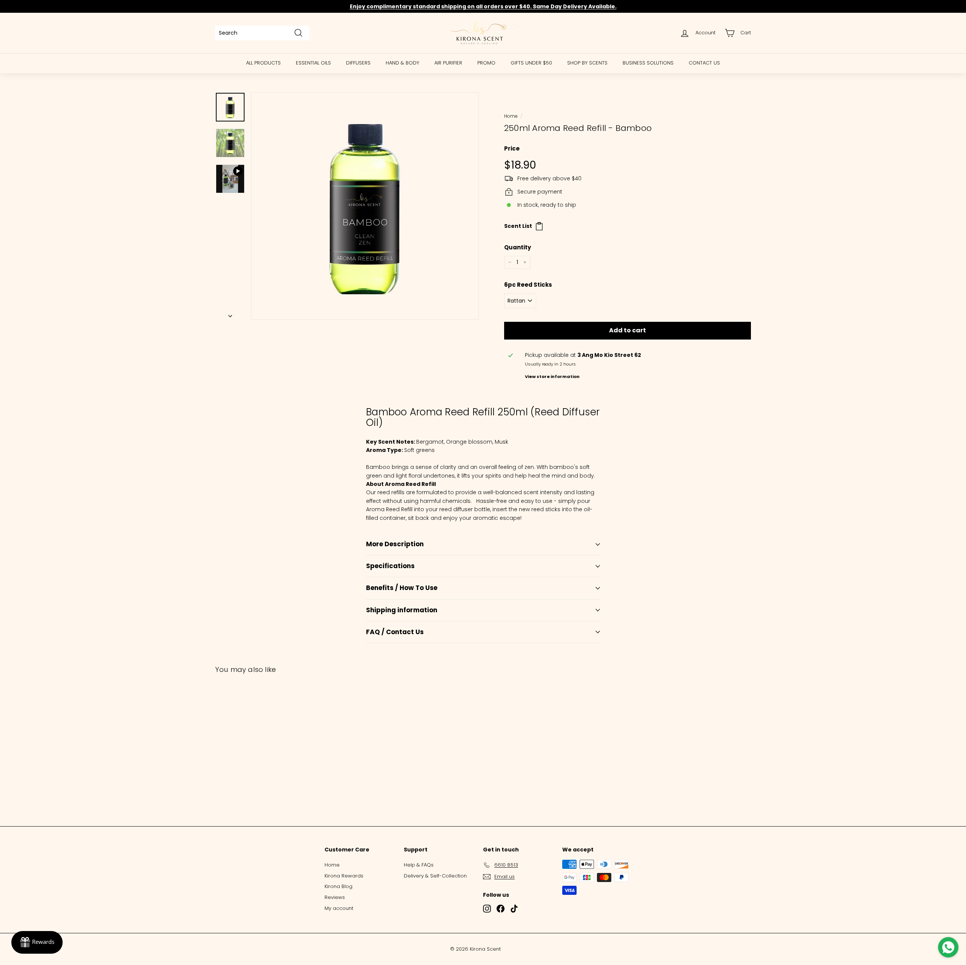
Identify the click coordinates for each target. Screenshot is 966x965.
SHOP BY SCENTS (587, 62)
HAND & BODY (402, 62)
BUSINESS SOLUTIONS (648, 62)
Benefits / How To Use (401, 587)
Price (512, 148)
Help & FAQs (419, 864)
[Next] (230, 314)
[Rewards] (37, 942)
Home (510, 116)
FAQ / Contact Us (395, 631)
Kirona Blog (338, 886)
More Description (395, 544)
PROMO (486, 62)
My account (339, 908)
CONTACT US (704, 62)
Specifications (390, 565)
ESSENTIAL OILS (313, 62)
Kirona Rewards (344, 875)
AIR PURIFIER (448, 62)
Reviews (335, 897)
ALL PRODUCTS (263, 62)
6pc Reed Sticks (528, 285)
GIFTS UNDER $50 (531, 62)
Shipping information (401, 610)
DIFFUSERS (358, 62)
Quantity (517, 247)
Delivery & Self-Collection (435, 875)
